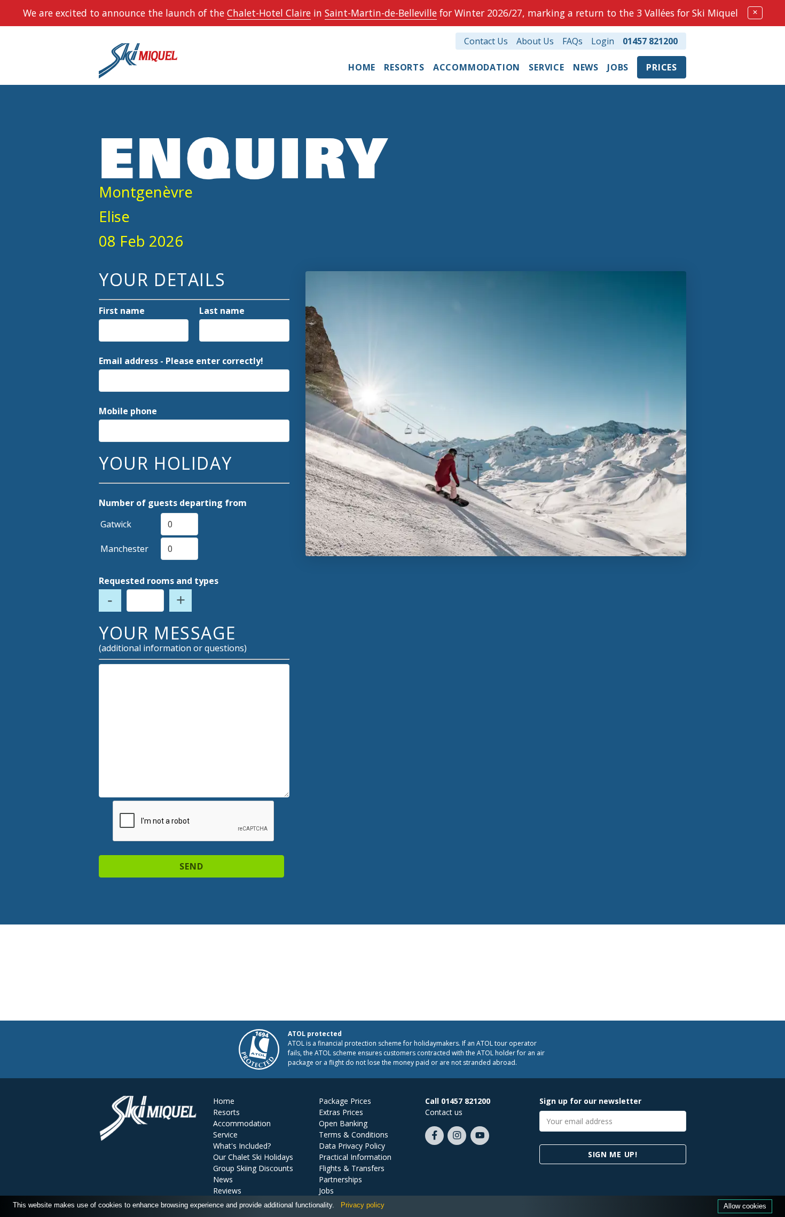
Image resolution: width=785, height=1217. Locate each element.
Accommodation (476, 67)
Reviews (227, 1191)
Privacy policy (362, 1205)
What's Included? (242, 1146)
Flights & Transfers (351, 1168)
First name (122, 311)
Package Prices (345, 1101)
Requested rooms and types (158, 581)
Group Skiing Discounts (253, 1168)
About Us (535, 41)
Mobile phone (128, 411)
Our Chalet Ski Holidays (253, 1157)
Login (602, 41)
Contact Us (486, 41)
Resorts (404, 67)
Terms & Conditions (353, 1134)
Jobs (618, 67)
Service (546, 67)
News (586, 67)
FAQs (572, 41)
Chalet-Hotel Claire (269, 12)
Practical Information (355, 1157)
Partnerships (340, 1179)
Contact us (443, 1112)
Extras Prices (341, 1112)
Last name (222, 311)
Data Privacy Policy (352, 1146)
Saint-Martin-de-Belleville (381, 12)
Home (361, 67)
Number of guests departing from (173, 503)
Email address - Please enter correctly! (181, 361)
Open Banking (343, 1123)
